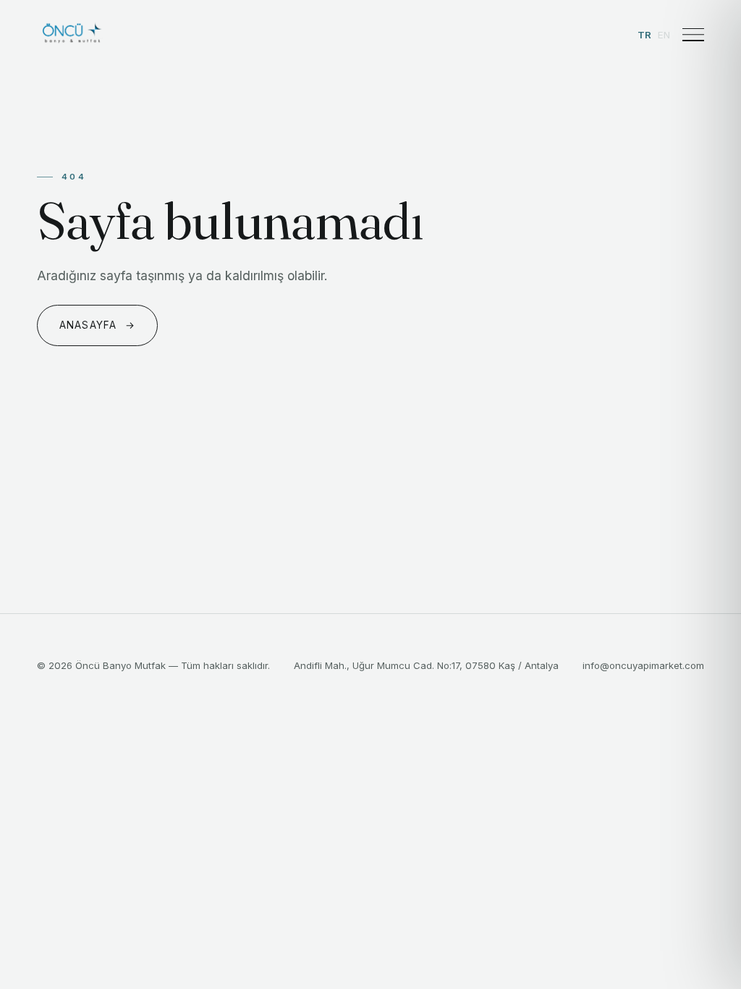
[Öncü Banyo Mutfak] (71, 35)
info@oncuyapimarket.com (643, 665)
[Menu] (693, 34)
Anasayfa (97, 325)
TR (645, 35)
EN (664, 35)
